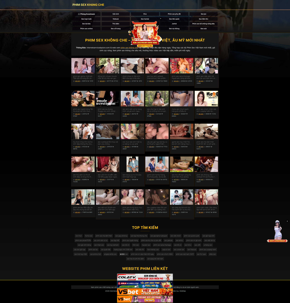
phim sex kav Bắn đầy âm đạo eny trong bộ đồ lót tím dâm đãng (83, 209)
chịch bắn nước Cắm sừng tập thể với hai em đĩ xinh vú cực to (207, 209)
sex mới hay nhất (80, 254)
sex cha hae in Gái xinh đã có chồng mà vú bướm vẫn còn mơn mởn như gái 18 (157, 110)
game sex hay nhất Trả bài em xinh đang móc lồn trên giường (182, 143)
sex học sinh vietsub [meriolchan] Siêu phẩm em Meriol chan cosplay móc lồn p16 (156, 77)
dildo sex (212, 254)
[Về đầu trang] (285, 300)
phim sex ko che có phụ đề (151, 240)
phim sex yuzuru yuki (191, 236)
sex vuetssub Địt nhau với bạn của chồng (108, 143)
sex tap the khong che (139, 236)
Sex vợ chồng (174, 28)
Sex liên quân (174, 19)
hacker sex (146, 245)
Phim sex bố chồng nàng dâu (203, 24)
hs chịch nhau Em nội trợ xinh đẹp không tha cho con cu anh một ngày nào (83, 143)
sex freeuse (192, 249)
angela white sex (110, 254)
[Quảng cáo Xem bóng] (145, 277)
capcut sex (166, 249)
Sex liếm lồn (203, 19)
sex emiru (179, 240)
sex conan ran (179, 249)
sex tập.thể (115, 240)
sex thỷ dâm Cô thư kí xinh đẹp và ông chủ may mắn (83, 176)
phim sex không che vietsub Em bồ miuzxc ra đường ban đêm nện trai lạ (206, 176)
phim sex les (93, 249)
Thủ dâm (115, 24)
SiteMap (183, 291)
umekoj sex (208, 245)
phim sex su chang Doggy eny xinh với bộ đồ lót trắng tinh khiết (108, 110)
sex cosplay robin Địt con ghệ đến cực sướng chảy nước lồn (157, 209)
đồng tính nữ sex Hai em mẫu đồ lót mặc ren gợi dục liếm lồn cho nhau (107, 77)
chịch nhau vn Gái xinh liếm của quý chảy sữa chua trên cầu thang (131, 77)
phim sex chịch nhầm (165, 254)
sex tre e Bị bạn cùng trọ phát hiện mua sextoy (181, 176)
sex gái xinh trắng (84, 245)
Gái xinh (116, 14)
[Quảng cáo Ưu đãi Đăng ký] (145, 284)
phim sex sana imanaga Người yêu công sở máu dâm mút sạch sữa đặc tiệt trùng (181, 77)
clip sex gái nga (79, 249)
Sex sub (204, 28)
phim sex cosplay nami (208, 249)
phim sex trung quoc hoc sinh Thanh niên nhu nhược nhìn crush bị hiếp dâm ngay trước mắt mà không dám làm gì (132, 209)
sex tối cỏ (177, 245)
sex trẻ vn (125, 245)
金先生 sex (124, 254)
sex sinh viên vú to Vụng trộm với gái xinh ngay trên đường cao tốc (132, 110)
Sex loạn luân (86, 19)
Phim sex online (86, 28)
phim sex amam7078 (83, 240)
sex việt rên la (210, 240)
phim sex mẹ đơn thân (104, 236)
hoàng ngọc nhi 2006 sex (123, 249)
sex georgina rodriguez (159, 236)
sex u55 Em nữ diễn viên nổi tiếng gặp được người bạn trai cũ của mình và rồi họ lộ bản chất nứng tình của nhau (107, 176)
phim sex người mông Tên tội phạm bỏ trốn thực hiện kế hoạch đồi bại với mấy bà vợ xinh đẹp (83, 110)
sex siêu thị (140, 249)
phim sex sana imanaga (162, 245)
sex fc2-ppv (201, 254)
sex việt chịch (176, 236)
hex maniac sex (153, 249)
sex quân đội (105, 249)
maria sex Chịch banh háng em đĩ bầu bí (180, 110)
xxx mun (79, 236)
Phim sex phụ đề (174, 14)
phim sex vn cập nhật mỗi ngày (142, 254)
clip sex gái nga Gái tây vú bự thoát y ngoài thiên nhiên (157, 143)
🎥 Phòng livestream (86, 14)
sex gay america (121, 236)
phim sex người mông (130, 240)
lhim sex (136, 245)
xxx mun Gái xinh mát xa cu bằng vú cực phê (132, 143)
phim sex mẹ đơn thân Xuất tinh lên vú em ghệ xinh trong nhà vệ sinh (206, 143)
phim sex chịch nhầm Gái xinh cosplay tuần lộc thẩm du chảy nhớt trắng (206, 110)
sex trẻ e (188, 245)
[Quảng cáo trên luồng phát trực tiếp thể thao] (145, 299)
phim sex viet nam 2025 (185, 254)
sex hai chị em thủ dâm (135, 259)
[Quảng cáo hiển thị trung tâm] (145, 34)
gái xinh (77, 81)
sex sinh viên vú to (100, 240)
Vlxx (145, 14)
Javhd (174, 24)
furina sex (88, 236)
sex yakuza (168, 240)
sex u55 (197, 245)
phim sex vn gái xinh (193, 240)
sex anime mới (95, 254)
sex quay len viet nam (155, 259)
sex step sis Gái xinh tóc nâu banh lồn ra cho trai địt (181, 209)
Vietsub (116, 19)
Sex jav (203, 14)
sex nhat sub (99, 245)
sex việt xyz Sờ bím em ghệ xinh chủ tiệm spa (107, 209)
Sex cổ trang (116, 28)
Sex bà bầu (86, 24)
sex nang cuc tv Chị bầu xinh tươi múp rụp (132, 176)
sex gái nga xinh (208, 236)
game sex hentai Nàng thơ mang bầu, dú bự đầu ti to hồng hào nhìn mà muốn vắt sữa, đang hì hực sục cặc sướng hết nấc (157, 176)
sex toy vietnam (113, 245)
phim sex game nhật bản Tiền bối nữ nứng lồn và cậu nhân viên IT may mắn (82, 77)
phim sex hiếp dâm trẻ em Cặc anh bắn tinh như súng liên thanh (206, 77)
